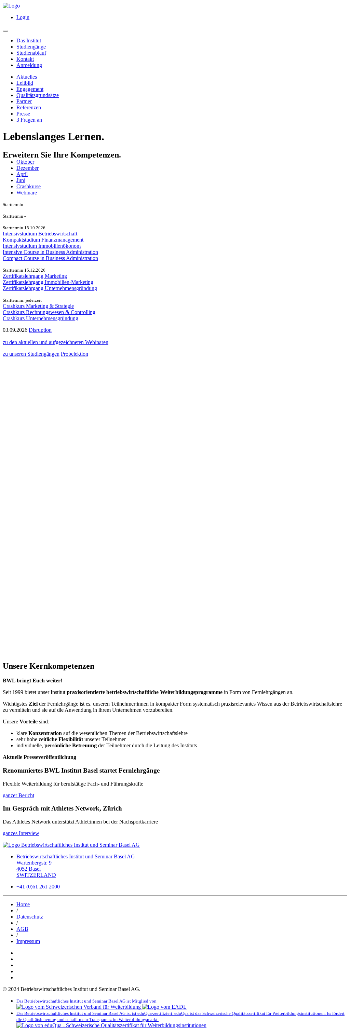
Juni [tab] (20, 180)
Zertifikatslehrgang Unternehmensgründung (50, 288)
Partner (24, 101)
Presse (23, 114)
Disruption (40, 330)
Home (23, 904)
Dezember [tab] (27, 168)
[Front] (11, 6)
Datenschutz (29, 917)
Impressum (28, 941)
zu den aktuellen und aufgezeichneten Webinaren (55, 342)
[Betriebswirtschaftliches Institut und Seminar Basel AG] (71, 845)
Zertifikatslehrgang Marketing (35, 276)
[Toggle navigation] (5, 31)
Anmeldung (29, 65)
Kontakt (25, 59)
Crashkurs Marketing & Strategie (38, 306)
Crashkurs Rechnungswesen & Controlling (49, 312)
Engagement (29, 89)
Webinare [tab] (26, 192)
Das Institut (28, 40)
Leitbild (24, 83)
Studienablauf (31, 53)
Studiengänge (31, 47)
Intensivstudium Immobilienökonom (42, 246)
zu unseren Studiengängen (31, 354)
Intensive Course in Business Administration (50, 252)
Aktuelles (26, 77)
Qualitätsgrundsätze (37, 95)
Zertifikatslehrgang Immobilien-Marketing (48, 282)
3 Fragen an (29, 120)
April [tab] (22, 174)
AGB (22, 929)
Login (22, 17)
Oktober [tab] (25, 162)
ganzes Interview (21, 833)
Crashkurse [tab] (28, 186)
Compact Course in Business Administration (50, 258)
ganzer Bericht (18, 795)
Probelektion (74, 354)
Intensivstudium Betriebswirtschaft (40, 233)
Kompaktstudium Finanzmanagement (43, 240)
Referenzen (28, 107)
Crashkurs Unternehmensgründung (40, 318)
